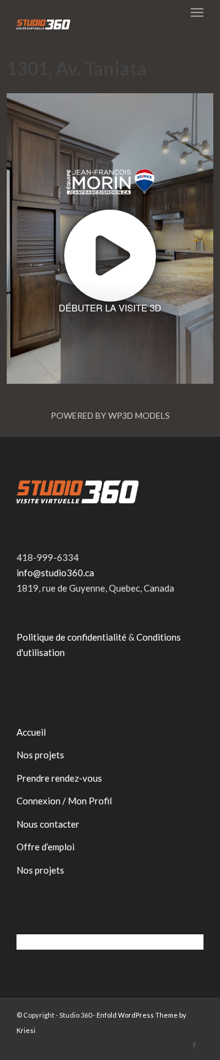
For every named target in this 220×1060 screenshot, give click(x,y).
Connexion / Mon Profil (64, 800)
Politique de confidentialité (71, 636)
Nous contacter (47, 823)
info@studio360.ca (55, 572)
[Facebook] (194, 1044)
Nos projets (40, 754)
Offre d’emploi (45, 846)
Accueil (31, 732)
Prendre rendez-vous (59, 778)
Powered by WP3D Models (110, 415)
